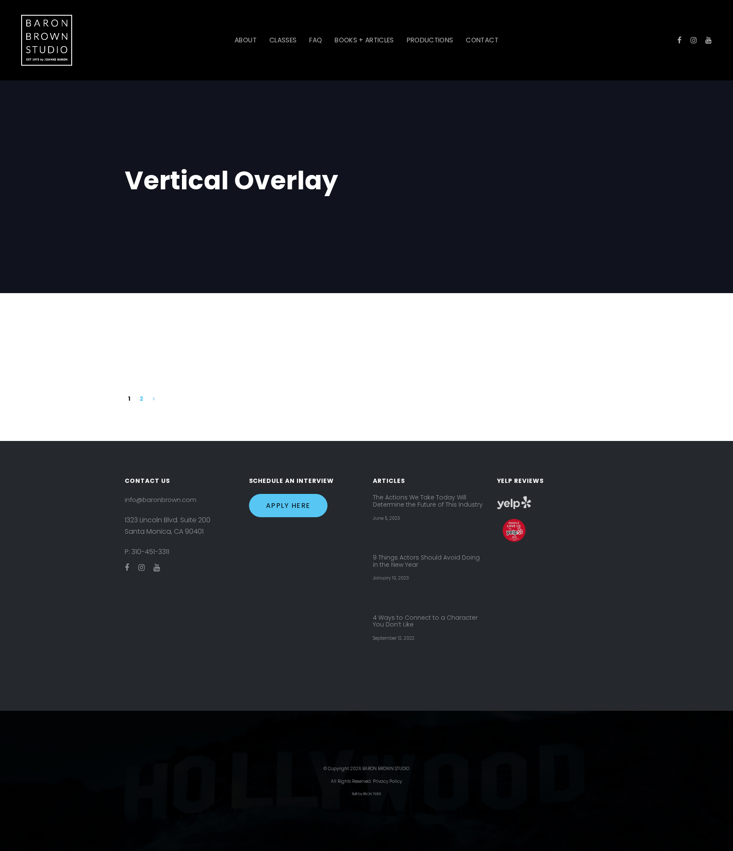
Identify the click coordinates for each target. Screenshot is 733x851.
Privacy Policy (387, 781)
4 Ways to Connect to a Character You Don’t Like (425, 621)
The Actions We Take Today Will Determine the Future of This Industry (428, 501)
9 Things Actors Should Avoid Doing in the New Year (426, 561)
